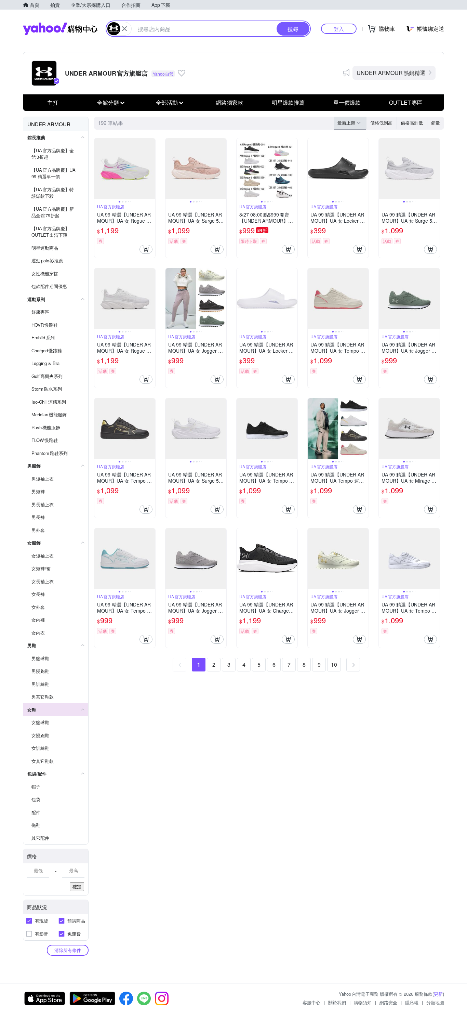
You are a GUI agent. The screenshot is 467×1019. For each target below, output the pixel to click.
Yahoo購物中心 (60, 29)
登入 (339, 28)
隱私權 (411, 1002)
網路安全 (388, 1002)
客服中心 (311, 1002)
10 (334, 664)
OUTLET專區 (406, 102)
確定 (76, 886)
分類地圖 (435, 1002)
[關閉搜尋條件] (124, 29)
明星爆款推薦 (288, 102)
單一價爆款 (347, 102)
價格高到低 (412, 122)
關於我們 (337, 1002)
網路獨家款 (229, 102)
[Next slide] (150, 168)
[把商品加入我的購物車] (145, 249)
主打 (52, 102)
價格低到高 (381, 122)
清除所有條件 (67, 950)
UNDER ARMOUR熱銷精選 (391, 73)
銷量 (435, 122)
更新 (438, 994)
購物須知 (363, 1002)
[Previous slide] (98, 168)
